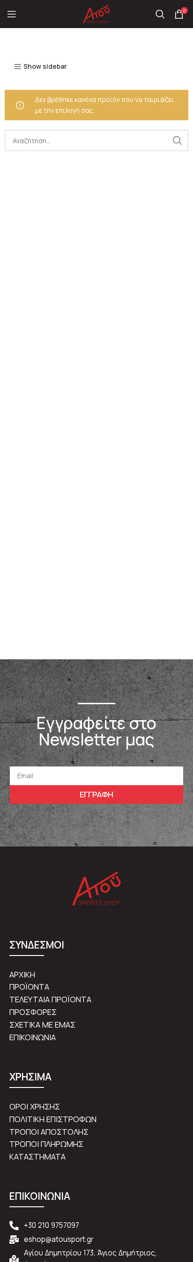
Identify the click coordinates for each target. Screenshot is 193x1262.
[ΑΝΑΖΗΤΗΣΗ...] (177, 140)
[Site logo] (96, 13)
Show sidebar (45, 66)
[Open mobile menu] (11, 14)
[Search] (160, 14)
